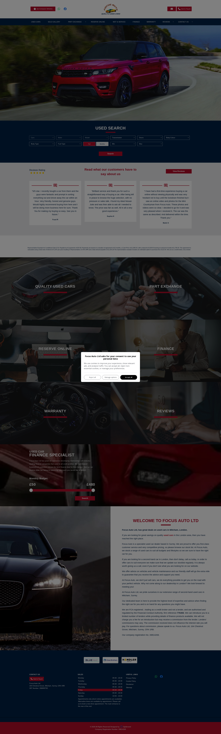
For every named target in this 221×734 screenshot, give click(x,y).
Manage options (111, 377)
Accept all (128, 377)
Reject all (92, 377)
